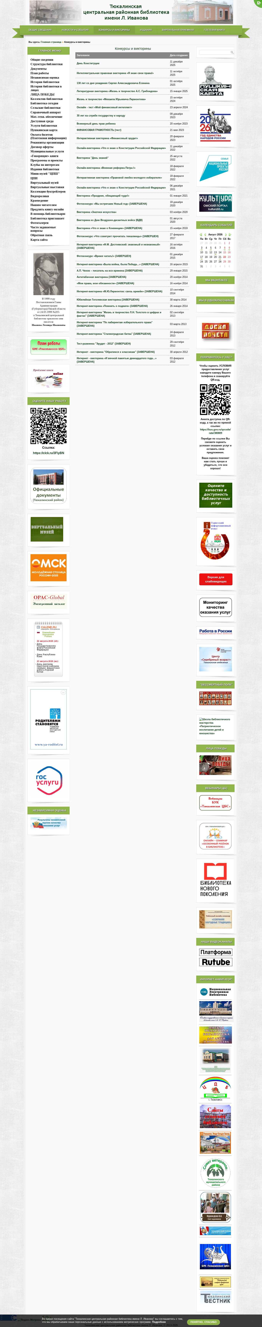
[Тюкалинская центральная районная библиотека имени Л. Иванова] (131, 23)
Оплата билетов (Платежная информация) (48, 136)
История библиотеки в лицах (46, 88)
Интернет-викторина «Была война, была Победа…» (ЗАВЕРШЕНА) (118, 264)
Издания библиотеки (44, 169)
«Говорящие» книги (44, 156)
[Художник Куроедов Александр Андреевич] (215, 1207)
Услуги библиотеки (43, 125)
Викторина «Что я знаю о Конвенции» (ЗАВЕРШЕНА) (109, 228)
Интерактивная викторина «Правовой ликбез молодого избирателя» (119, 177)
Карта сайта (39, 239)
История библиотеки (44, 82)
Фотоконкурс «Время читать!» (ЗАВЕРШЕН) (104, 256)
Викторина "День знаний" (93, 157)
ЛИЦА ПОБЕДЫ (42, 94)
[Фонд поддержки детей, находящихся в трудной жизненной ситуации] (48, 748)
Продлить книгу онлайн (47, 209)
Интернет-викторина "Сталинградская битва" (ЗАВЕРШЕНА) (114, 333)
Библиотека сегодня (44, 103)
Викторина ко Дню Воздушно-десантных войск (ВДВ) (110, 220)
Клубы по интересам (44, 164)
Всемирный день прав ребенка (96, 123)
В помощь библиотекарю (47, 213)
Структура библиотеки (46, 64)
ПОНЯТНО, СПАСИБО (203, 1322)
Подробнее (159, 1321)
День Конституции (88, 63)
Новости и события (75, 30)
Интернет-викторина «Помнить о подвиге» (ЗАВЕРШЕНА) (112, 306)
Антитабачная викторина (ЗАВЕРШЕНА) (101, 277)
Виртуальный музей (44, 182)
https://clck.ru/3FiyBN (48, 453)
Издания (146, 30)
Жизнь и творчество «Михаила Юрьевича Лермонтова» (111, 99)
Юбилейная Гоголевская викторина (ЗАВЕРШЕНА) (108, 299)
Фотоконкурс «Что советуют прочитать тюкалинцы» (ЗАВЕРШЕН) (117, 236)
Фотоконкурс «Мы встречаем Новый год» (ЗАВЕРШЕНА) (112, 203)
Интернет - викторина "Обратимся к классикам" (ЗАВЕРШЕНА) (116, 351)
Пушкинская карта (43, 130)
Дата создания (179, 55)
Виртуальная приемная (178, 30)
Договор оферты (42, 147)
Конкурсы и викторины (114, 30)
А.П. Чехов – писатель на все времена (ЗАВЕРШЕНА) (110, 270)
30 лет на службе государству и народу (101, 115)
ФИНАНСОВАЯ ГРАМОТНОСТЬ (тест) (99, 130)
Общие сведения (40, 30)
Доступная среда (42, 121)
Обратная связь (41, 235)
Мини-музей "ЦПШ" (45, 173)
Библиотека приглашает (47, 218)
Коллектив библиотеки (46, 98)
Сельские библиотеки (45, 107)
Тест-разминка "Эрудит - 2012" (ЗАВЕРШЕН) (104, 343)
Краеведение (39, 200)
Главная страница (51, 42)
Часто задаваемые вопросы (43, 229)
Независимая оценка (44, 77)
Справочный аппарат (45, 112)
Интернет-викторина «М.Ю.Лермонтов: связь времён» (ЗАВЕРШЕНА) (119, 291)
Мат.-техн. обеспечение (46, 116)
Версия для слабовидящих (216, 579)
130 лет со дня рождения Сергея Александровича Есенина (113, 83)
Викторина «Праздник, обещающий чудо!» (103, 195)
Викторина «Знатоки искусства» (96, 212)
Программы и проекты (46, 160)
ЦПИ (33, 178)
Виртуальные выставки (47, 187)
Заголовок (83, 55)
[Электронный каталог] (48, 601)
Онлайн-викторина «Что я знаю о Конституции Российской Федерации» (121, 148)
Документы (38, 68)
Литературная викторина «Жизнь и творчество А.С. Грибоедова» (117, 91)
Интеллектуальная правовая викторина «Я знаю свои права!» (115, 73)
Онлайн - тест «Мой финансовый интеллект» (104, 107)
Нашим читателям (43, 205)
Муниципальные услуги (47, 151)
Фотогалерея (39, 222)
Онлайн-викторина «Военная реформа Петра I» (106, 167)
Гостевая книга (214, 30)
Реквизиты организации (47, 142)
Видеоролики (39, 196)
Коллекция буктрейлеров (48, 191)
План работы (39, 73)
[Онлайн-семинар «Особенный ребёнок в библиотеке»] (215, 848)
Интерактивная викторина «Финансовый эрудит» (107, 138)
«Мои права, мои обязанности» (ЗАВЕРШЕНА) (105, 283)
